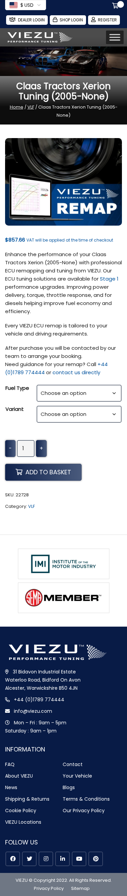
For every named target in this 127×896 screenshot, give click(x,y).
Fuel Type (17, 388)
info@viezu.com (33, 711)
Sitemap (80, 888)
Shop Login (71, 20)
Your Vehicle (77, 776)
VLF (30, 107)
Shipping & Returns (27, 799)
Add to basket (48, 472)
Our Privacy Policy (84, 810)
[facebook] (12, 859)
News (11, 787)
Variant (14, 409)
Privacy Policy (49, 888)
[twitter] (29, 859)
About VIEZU (19, 776)
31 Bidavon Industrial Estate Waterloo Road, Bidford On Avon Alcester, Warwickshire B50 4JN (43, 679)
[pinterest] (95, 859)
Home (16, 107)
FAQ (10, 764)
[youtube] (79, 859)
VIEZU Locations (23, 822)
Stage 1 (109, 278)
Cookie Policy (20, 810)
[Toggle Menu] (114, 37)
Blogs (69, 787)
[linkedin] (62, 859)
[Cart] (116, 6)
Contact (73, 764)
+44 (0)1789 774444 (39, 699)
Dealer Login (31, 20)
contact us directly (76, 372)
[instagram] (46, 859)
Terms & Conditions (86, 799)
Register (107, 20)
